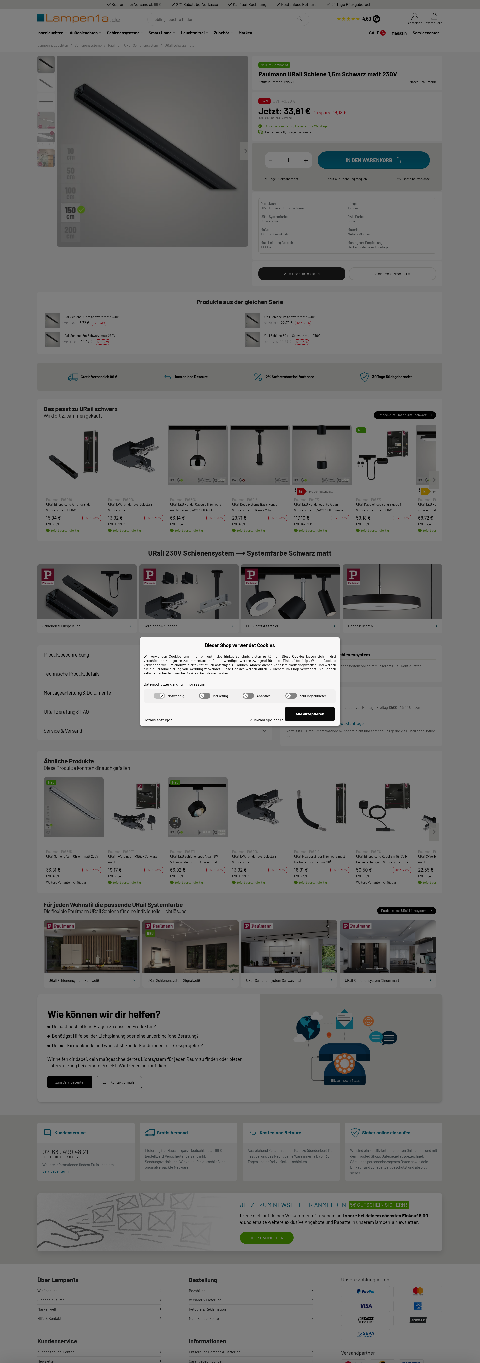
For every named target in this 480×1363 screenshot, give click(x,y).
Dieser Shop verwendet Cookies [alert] (240, 645)
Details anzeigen (158, 719)
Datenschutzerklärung (163, 684)
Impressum (195, 684)
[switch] (159, 696)
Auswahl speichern (267, 719)
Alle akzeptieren (310, 713)
